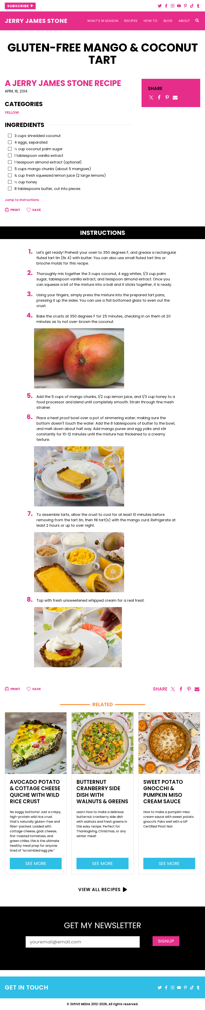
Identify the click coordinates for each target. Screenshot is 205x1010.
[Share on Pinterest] (167, 97)
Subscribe (18, 5)
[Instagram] (173, 6)
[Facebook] (166, 6)
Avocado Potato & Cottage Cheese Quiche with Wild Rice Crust (35, 791)
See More (37, 864)
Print (15, 210)
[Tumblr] (198, 6)
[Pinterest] (185, 6)
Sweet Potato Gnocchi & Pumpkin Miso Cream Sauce (163, 791)
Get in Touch (26, 987)
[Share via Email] (175, 97)
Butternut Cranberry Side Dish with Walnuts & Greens (102, 791)
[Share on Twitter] (151, 97)
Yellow (12, 112)
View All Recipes (99, 889)
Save (36, 210)
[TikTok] (192, 6)
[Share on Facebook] (159, 97)
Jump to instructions (22, 200)
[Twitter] (160, 6)
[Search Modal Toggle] (197, 20)
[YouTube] (179, 6)
